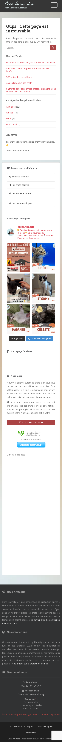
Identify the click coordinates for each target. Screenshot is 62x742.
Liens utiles (31, 732)
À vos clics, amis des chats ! (19, 82)
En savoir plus (38, 619)
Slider (8, 118)
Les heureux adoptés (21, 203)
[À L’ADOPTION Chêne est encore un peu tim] (43, 257)
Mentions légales (45, 726)
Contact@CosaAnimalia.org (31, 694)
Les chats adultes (20, 184)
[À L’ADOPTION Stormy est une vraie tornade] (43, 288)
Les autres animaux (21, 193)
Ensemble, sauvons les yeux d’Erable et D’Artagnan (31, 62)
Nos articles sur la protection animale (30, 663)
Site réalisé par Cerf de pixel (21, 726)
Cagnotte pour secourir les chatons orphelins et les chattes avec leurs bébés (31, 90)
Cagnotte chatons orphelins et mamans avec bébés (28, 70)
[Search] (53, 47)
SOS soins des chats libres (19, 77)
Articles (9, 112)
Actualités (11, 106)
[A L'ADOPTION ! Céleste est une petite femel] (43, 319)
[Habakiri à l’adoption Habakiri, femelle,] (18, 319)
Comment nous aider (32, 422)
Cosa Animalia (19, 4)
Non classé (11, 124)
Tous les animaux (20, 176)
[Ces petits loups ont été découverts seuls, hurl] (18, 288)
